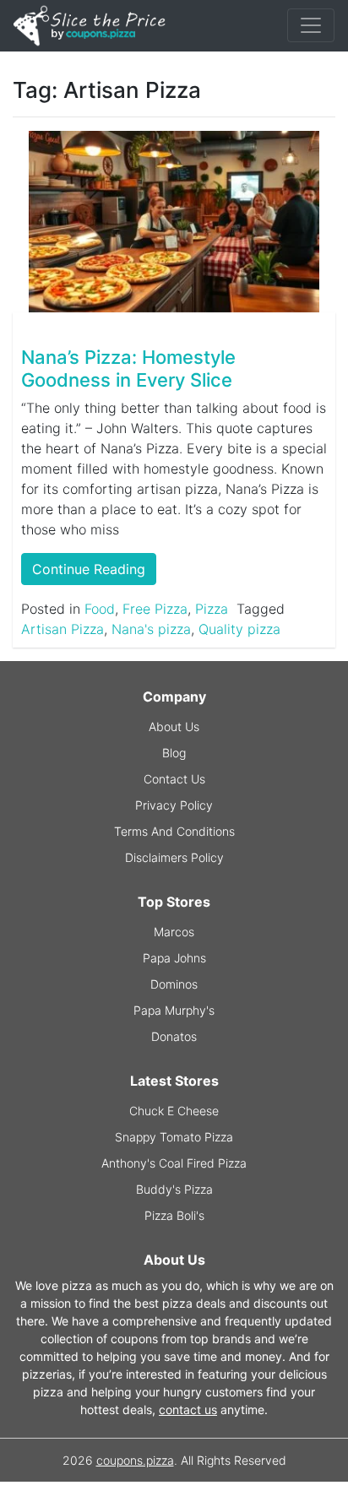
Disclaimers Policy (174, 857)
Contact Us (174, 779)
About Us (174, 726)
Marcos (174, 931)
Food (99, 608)
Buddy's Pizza (174, 1189)
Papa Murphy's (174, 1010)
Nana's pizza (151, 629)
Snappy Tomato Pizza (174, 1137)
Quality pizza (239, 629)
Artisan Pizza (62, 629)
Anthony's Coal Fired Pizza (174, 1163)
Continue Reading (88, 569)
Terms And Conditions (174, 831)
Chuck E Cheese (174, 1110)
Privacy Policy (174, 805)
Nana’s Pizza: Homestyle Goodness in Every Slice (128, 368)
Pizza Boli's (174, 1215)
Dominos (174, 984)
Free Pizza (155, 608)
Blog (174, 752)
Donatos (174, 1036)
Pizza (211, 608)
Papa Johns (174, 958)
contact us (188, 1409)
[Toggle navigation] (310, 25)
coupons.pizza (135, 1460)
